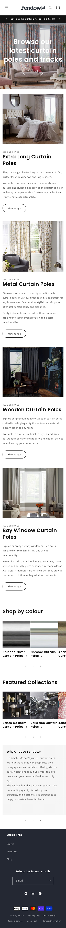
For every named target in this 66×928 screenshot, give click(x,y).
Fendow (20, 915)
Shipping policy (33, 921)
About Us (12, 851)
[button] (6, 7)
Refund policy (34, 915)
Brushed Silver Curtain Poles (14, 654)
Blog (9, 859)
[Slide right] (40, 666)
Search (10, 843)
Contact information (52, 921)
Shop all (33, 71)
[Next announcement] (59, 19)
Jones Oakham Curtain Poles (14, 725)
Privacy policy (49, 915)
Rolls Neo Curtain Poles (44, 725)
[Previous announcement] (6, 19)
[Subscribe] (50, 881)
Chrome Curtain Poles (43, 654)
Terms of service (15, 921)
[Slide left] (25, 666)
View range (14, 208)
